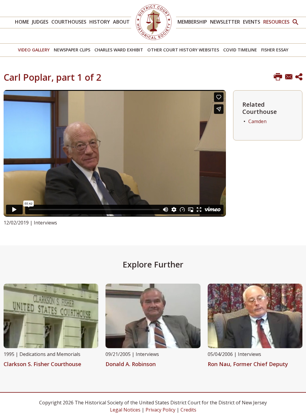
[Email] (288, 77)
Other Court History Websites (183, 50)
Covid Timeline (240, 50)
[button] (295, 22)
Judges (40, 22)
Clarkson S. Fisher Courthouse (42, 364)
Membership (192, 22)
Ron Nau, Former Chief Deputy (248, 364)
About (121, 22)
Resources (276, 22)
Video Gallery (34, 50)
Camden (257, 121)
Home (22, 22)
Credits (188, 409)
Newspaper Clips (72, 50)
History (99, 22)
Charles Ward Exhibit (118, 50)
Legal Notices (125, 409)
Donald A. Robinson (130, 364)
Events (251, 22)
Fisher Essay (274, 50)
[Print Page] (278, 77)
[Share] (298, 77)
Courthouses (68, 22)
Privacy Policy (160, 409)
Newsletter (225, 22)
